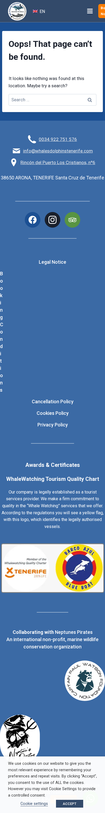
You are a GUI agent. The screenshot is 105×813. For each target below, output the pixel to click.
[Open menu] (90, 11)
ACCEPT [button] (69, 804)
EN (41, 11)
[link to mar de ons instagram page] (52, 220)
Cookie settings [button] (34, 803)
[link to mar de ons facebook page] (32, 220)
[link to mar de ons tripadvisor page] (72, 220)
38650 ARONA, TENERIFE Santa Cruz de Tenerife (52, 177)
